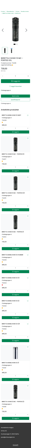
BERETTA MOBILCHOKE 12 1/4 (10, 278)
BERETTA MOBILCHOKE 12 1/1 (10, 363)
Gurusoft (15, 445)
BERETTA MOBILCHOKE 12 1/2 (10, 301)
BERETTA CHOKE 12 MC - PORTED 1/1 (13, 232)
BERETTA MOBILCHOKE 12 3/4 (11, 324)
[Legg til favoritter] (27, 115)
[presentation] (3, 30)
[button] (14, 44)
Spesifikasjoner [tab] (15, 100)
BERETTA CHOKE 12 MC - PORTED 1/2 (13, 401)
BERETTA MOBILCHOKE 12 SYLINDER (12, 255)
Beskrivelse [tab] (15, 96)
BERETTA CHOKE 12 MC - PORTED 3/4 (13, 193)
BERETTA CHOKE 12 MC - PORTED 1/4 (13, 154)
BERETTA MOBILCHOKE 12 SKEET (11, 115)
